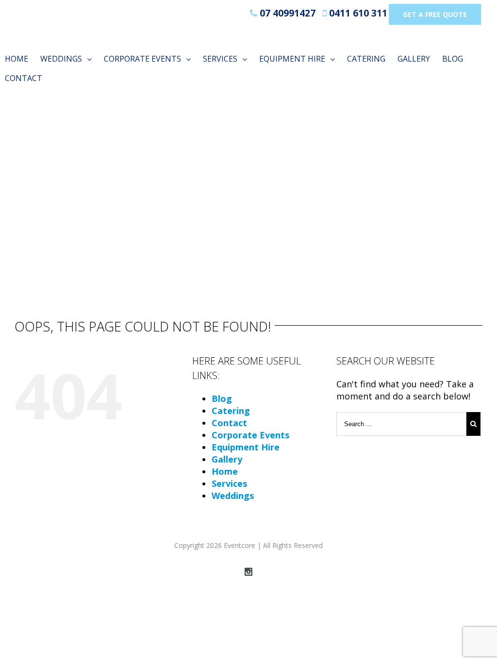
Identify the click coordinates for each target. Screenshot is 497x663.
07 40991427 (286, 13)
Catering (231, 410)
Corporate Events (250, 435)
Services (229, 483)
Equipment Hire (246, 447)
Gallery (227, 459)
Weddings (233, 495)
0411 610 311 (357, 13)
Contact (229, 423)
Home (225, 471)
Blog (222, 398)
